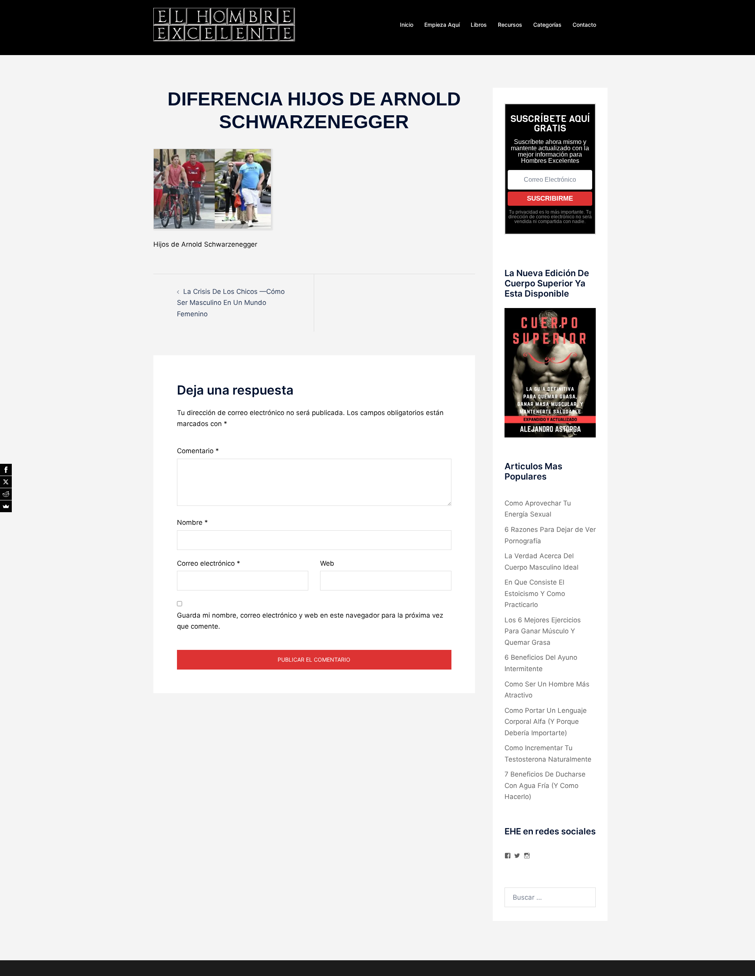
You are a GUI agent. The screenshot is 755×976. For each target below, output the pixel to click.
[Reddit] (6, 494)
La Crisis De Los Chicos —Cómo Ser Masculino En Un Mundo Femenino (231, 303)
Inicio (406, 24)
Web (327, 563)
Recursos (510, 24)
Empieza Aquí (442, 24)
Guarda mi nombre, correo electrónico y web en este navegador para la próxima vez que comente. (310, 621)
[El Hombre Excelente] (224, 24)
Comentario (198, 451)
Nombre (192, 522)
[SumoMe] (6, 506)
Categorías (547, 24)
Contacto (584, 24)
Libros (479, 24)
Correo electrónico (208, 563)
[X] (6, 482)
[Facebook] (6, 470)
